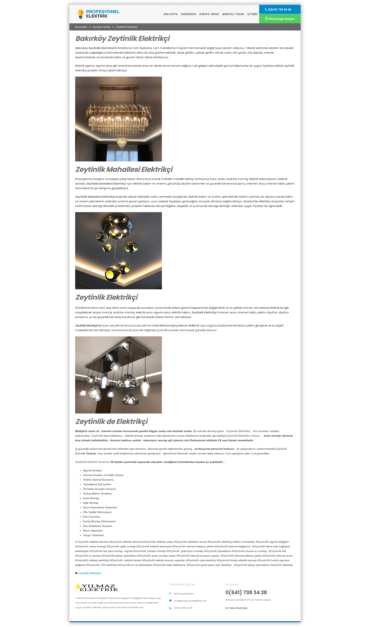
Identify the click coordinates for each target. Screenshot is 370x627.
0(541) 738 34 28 (279, 10)
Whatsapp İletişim (281, 19)
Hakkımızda (188, 14)
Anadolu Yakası (233, 14)
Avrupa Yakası (209, 14)
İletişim (252, 14)
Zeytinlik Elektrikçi (89, 573)
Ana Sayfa (170, 14)
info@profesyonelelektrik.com (190, 600)
